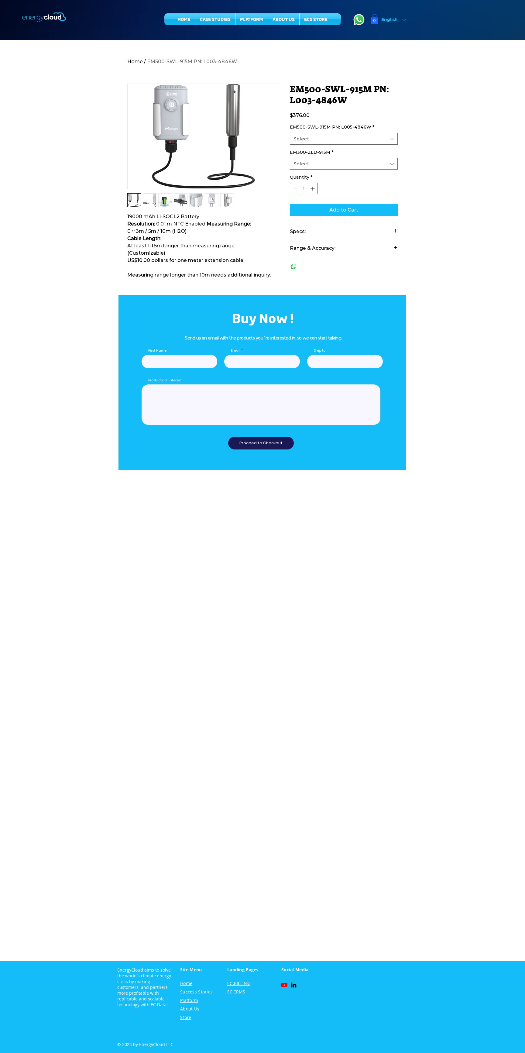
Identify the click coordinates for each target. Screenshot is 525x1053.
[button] (374, 19)
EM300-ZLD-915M (311, 152)
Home (135, 61)
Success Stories (196, 992)
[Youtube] (284, 985)
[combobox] (344, 139)
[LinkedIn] (293, 985)
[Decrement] (294, 188)
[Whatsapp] (359, 19)
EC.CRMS (236, 992)
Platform (189, 1000)
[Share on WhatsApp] (293, 266)
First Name (157, 350)
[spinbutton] (303, 188)
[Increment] (313, 188)
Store (185, 1017)
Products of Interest (165, 380)
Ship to (319, 350)
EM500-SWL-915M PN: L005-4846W (332, 127)
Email (235, 350)
